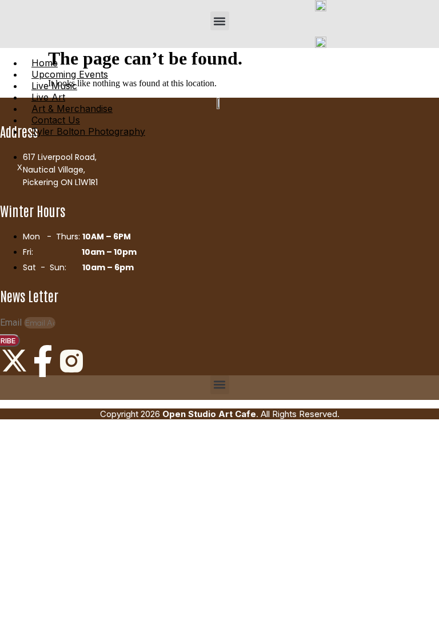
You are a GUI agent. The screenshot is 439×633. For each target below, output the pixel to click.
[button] (219, 20)
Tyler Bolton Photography (88, 131)
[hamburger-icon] (426, 52)
